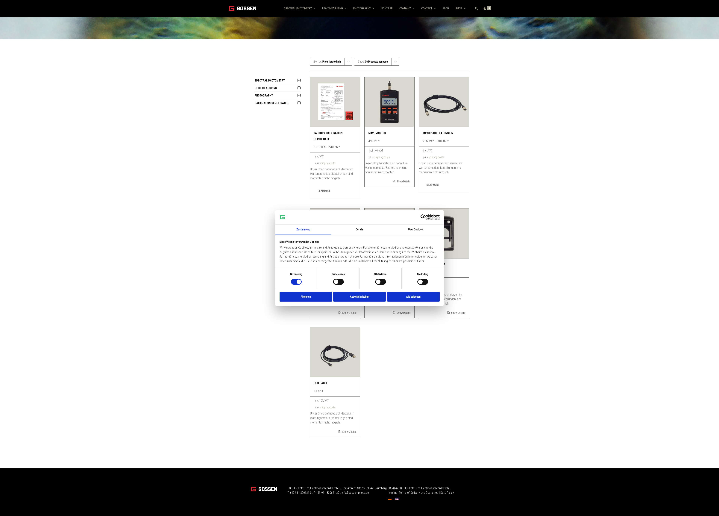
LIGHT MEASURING (332, 8)
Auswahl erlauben (359, 297)
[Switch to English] (397, 499)
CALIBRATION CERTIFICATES (272, 103)
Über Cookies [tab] (415, 229)
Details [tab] (359, 229)
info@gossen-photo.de (355, 492)
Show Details (403, 181)
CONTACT (426, 8)
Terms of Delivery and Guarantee (418, 492)
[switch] (338, 282)
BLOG (446, 8)
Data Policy (447, 492)
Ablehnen (306, 297)
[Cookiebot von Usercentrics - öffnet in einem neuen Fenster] (423, 217)
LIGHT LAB (387, 8)
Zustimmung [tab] (303, 229)
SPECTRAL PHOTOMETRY (298, 8)
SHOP (459, 8)
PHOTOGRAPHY (362, 8)
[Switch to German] (389, 499)
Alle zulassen (413, 297)
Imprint (393, 492)
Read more (324, 190)
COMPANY (405, 8)
